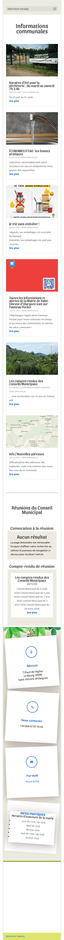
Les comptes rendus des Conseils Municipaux (26, 382)
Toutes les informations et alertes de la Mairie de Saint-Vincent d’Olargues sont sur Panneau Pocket (29, 302)
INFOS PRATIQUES (33, 813)
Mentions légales (15, 936)
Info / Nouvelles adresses (26, 454)
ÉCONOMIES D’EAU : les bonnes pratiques (29, 152)
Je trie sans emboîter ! (24, 224)
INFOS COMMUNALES (31, 92)
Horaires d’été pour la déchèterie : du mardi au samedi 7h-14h (31, 85)
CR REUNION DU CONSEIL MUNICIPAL (36, 387)
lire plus (14, 101)
